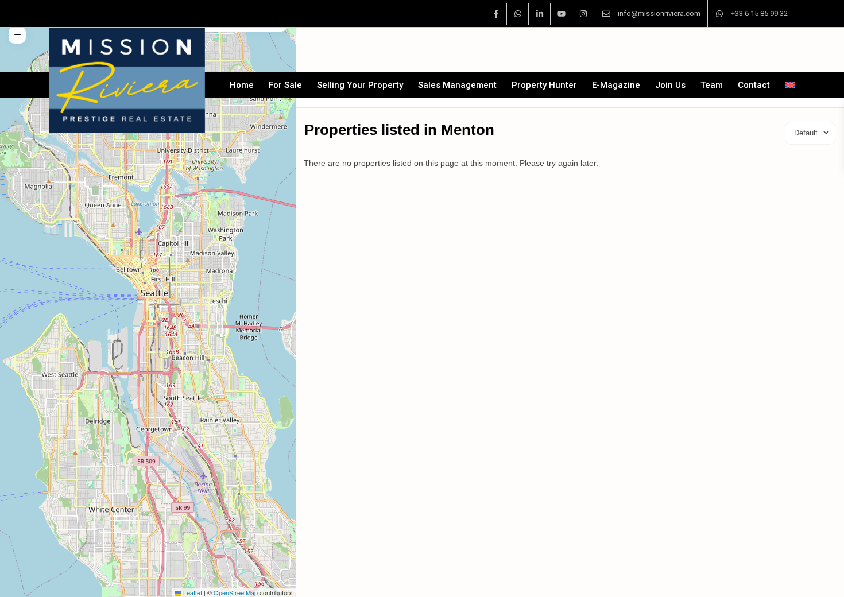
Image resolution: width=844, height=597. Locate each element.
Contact (754, 85)
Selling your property (360, 85)
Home (242, 85)
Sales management (457, 85)
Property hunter (544, 85)
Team (711, 85)
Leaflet (191, 592)
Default (806, 133)
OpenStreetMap (236, 592)
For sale (285, 85)
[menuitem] (786, 85)
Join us (670, 85)
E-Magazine (616, 85)
